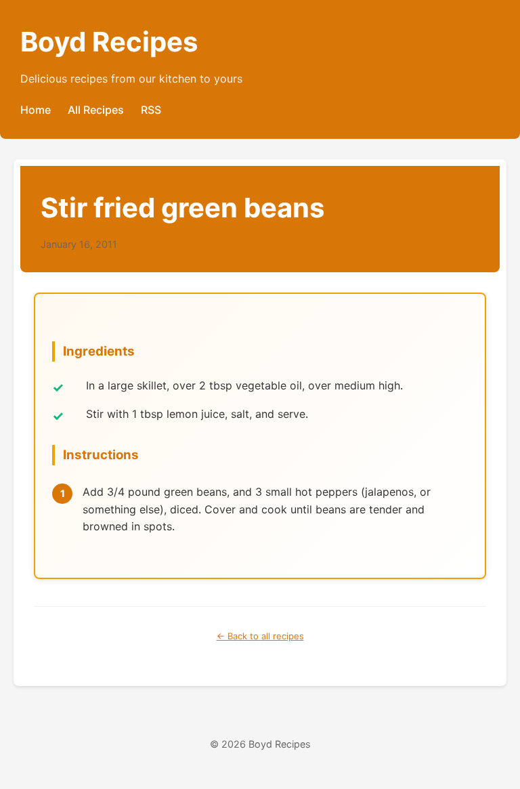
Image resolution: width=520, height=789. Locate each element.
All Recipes (96, 109)
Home (35, 109)
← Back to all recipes (260, 636)
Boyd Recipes (109, 41)
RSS (151, 109)
